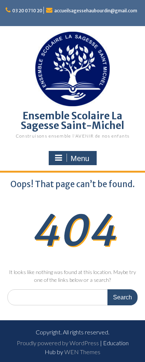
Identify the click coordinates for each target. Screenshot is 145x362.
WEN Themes (82, 351)
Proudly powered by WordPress (58, 342)
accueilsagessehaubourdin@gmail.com (95, 10)
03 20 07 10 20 (27, 10)
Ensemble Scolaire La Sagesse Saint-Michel (72, 121)
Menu (80, 158)
